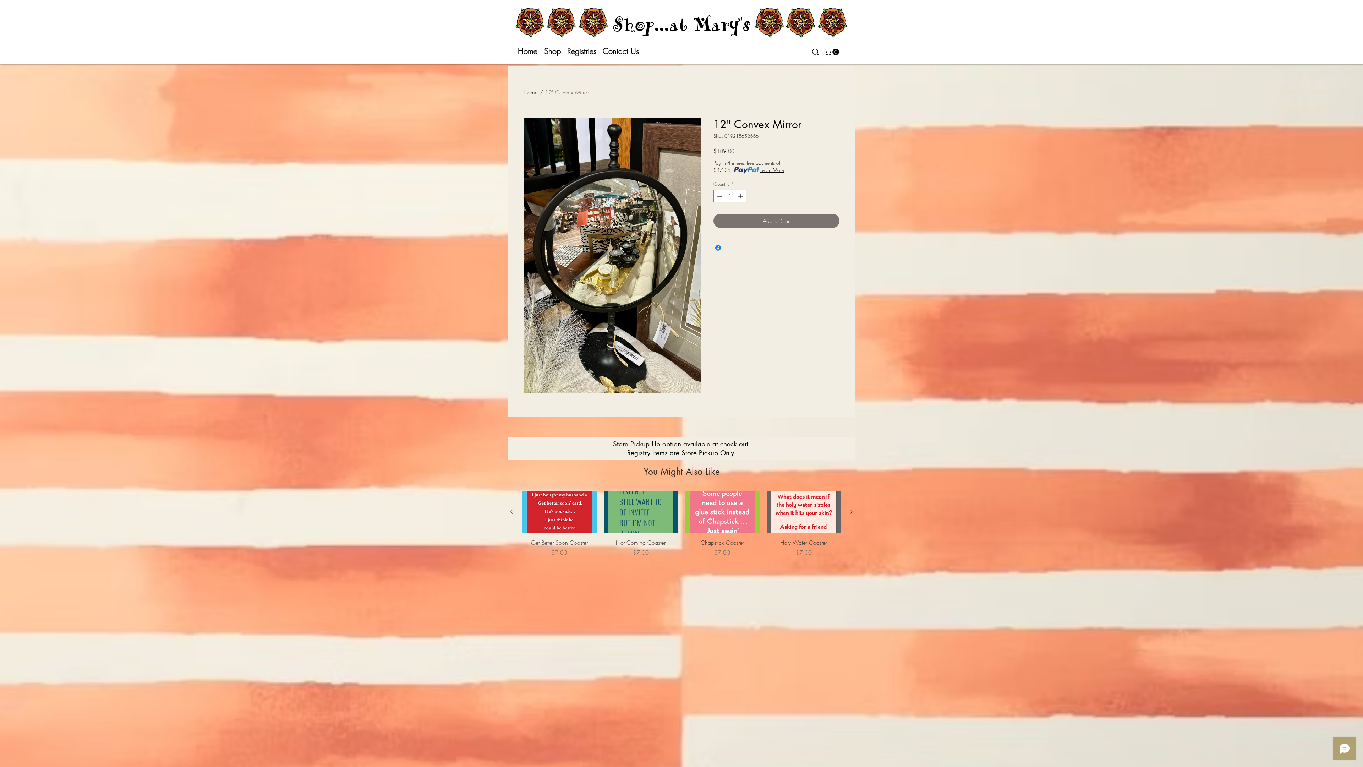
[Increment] (741, 196)
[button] (833, 52)
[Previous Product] (512, 511)
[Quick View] (559, 512)
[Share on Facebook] (718, 248)
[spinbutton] (730, 196)
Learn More (772, 170)
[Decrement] (719, 196)
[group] (681, 528)
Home (531, 92)
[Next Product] (851, 511)
